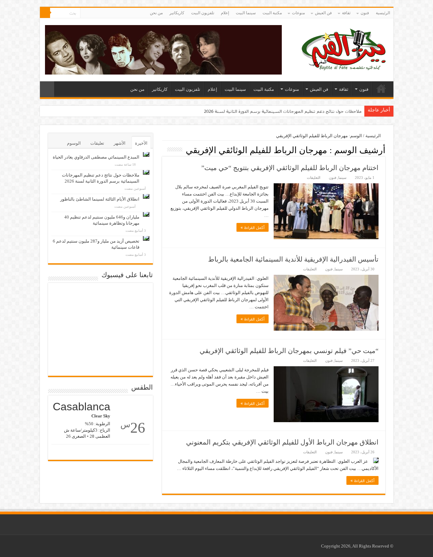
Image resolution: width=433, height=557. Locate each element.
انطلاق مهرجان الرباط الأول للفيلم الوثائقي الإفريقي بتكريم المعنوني (282, 442)
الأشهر (120, 143)
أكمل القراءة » (253, 227)
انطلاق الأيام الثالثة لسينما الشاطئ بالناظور (99, 199)
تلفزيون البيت (202, 13)
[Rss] (98, 13)
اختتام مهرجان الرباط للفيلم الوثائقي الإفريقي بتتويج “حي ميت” (290, 167)
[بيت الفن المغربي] (344, 48)
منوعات (298, 13)
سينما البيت (246, 13)
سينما (342, 178)
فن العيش (323, 13)
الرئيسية (383, 13)
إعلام (225, 13)
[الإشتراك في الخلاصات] (164, 149)
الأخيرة (141, 143)
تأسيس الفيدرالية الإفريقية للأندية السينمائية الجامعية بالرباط (293, 259)
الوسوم (74, 143)
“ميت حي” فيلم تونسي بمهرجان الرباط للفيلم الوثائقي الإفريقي (289, 350)
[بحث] (45, 13)
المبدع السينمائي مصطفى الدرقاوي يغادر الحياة (96, 157)
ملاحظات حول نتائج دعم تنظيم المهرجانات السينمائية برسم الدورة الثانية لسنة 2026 (283, 111)
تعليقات (97, 143)
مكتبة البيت (272, 13)
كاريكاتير (176, 13)
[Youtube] (85, 13)
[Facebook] (91, 13)
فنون (365, 13)
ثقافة (346, 13)
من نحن (156, 13)
